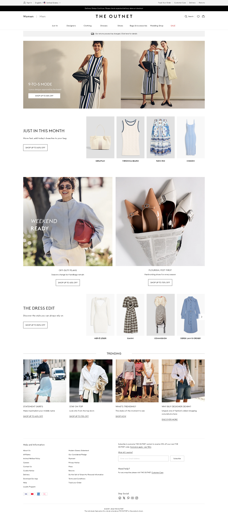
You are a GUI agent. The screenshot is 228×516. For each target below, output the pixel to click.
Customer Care (180, 3)
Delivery (192, 3)
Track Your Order (164, 3)
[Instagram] (136, 498)
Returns (202, 3)
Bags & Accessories (138, 26)
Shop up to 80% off (35, 325)
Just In (55, 26)
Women (28, 16)
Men (43, 16)
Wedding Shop (156, 26)
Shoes (120, 26)
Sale (173, 26)
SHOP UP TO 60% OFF (33, 416)
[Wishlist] (198, 16)
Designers (71, 26)
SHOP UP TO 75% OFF (79, 416)
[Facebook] (119, 498)
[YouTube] (132, 498)
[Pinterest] (128, 498)
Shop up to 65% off (68, 283)
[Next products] (201, 317)
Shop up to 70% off (160, 282)
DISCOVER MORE (170, 419)
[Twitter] (124, 498)
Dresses (104, 26)
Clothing (87, 26)
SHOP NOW (121, 416)
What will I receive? (125, 452)
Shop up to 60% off (35, 148)
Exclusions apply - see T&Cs (140, 447)
